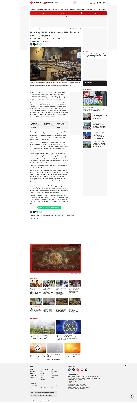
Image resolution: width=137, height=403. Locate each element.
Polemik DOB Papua (59, 215)
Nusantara (36, 28)
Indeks (104, 9)
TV (100, 9)
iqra (62, 9)
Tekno (41, 375)
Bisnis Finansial (81, 9)
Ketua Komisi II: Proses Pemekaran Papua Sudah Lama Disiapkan (35, 125)
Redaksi (42, 385)
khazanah (56, 9)
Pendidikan (39, 13)
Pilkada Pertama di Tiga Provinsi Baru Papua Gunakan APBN (49, 124)
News (31, 373)
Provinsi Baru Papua (34, 215)
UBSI (55, 13)
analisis (72, 9)
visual (95, 9)
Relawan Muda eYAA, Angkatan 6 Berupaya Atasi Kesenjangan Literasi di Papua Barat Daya (96, 55)
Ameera (32, 369)
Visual (41, 377)
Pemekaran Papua (70, 215)
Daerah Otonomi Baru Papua (47, 215)
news (66, 9)
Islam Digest (54, 371)
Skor (52, 369)
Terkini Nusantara (87, 89)
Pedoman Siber (54, 385)
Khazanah (32, 371)
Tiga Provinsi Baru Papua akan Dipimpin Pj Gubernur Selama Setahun (62, 125)
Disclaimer (32, 387)
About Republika (34, 385)
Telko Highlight (61, 13)
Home (31, 28)
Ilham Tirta (47, 41)
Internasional (50, 13)
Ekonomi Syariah (42, 9)
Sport (44, 13)
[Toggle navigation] (31, 2)
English (52, 377)
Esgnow (32, 377)
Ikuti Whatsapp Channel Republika (50, 207)
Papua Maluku (42, 28)
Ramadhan (42, 379)
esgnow (89, 9)
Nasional (33, 13)
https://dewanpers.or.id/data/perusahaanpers (41, 395)
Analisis (42, 373)
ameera (33, 9)
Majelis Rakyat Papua (34, 218)
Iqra (41, 371)
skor (49, 9)
